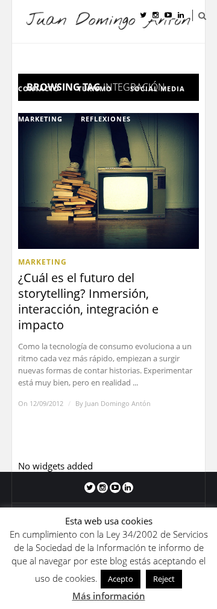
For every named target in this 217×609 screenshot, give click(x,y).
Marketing (40, 118)
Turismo (95, 88)
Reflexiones (106, 118)
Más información (108, 596)
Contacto (39, 88)
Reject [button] (164, 578)
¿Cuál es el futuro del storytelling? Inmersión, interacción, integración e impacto (88, 301)
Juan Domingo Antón (118, 403)
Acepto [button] (120, 578)
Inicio (41, 58)
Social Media (157, 88)
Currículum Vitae (108, 58)
